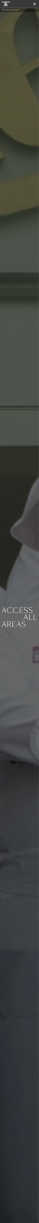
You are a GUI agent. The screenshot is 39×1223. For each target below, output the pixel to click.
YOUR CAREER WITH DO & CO (11, 10)
